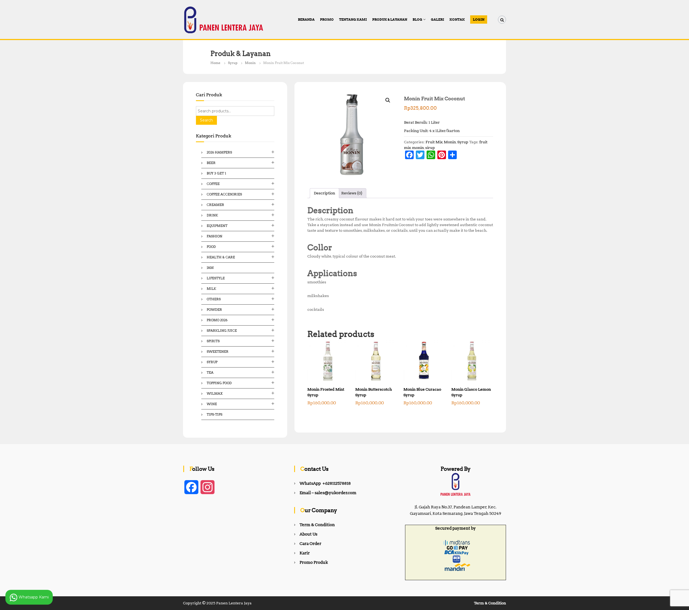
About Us (308, 534)
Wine (212, 404)
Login (478, 19)
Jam (210, 268)
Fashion (214, 236)
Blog (417, 19)
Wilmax (215, 393)
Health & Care (221, 257)
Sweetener (218, 351)
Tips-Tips (214, 414)
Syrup (232, 63)
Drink (212, 215)
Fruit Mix (434, 142)
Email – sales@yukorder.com (328, 492)
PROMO (327, 19)
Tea (210, 372)
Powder (214, 310)
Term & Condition (317, 524)
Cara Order (310, 543)
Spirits (213, 341)
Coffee (213, 184)
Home (215, 63)
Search (206, 120)
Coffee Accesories (224, 194)
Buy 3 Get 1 (216, 173)
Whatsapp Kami (33, 596)
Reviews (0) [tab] (351, 193)
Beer (211, 163)
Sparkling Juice (222, 331)
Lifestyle (216, 278)
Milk (211, 289)
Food (211, 247)
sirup (430, 147)
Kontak (457, 19)
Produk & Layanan (389, 19)
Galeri (437, 19)
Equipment (217, 226)
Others (214, 299)
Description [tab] (324, 193)
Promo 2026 (217, 320)
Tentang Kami (353, 19)
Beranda (306, 19)
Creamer (215, 205)
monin (418, 147)
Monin (250, 63)
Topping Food (219, 383)
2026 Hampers (219, 152)
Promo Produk (314, 562)
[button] (388, 100)
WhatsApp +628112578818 (325, 483)
